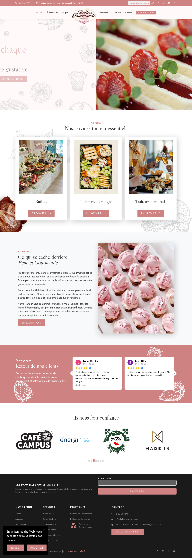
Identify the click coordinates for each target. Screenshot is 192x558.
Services (104, 12)
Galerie (117, 12)
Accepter (37, 547)
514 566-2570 (24, 3)
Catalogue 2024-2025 (128, 531)
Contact (128, 12)
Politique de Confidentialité (81, 513)
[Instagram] (164, 3)
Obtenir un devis (30, 79)
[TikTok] (168, 551)
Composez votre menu (52, 535)
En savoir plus (41, 213)
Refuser (15, 547)
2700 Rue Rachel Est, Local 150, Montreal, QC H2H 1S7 (139, 524)
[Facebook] (158, 3)
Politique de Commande (80, 519)
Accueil (39, 12)
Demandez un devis (139, 3)
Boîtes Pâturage (49, 524)
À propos (51, 12)
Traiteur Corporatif (50, 540)
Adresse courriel (105, 478)
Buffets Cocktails (49, 519)
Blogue (64, 12)
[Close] (44, 530)
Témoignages (20, 524)
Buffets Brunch (49, 513)
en (175, 3)
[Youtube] (174, 551)
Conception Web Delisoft (74, 551)
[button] (174, 373)
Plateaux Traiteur (49, 529)
